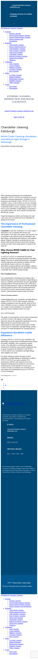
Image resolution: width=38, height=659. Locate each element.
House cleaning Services (17, 47)
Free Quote (13, 652)
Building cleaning (15, 646)
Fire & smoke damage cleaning (19, 35)
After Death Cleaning (16, 45)
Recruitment (13, 653)
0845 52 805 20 (19, 117)
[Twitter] (6, 386)
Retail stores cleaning (16, 644)
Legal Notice (26, 583)
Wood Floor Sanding (16, 58)
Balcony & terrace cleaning (18, 56)
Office (7, 73)
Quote (7, 650)
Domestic (8, 43)
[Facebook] (13, 23)
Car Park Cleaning (15, 75)
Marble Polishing (15, 77)
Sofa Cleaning (14, 64)
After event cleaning (16, 52)
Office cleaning (14, 648)
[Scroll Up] (1, 657)
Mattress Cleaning (15, 67)
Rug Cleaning (14, 71)
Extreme (8, 32)
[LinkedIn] (5, 387)
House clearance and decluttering (16, 40)
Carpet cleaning (14, 66)
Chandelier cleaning (16, 54)
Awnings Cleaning (15, 69)
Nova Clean (17, 583)
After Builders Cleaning (17, 49)
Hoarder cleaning (15, 33)
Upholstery (8, 62)
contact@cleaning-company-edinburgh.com (19, 111)
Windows (12, 60)
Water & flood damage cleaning (19, 37)
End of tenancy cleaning (17, 50)
